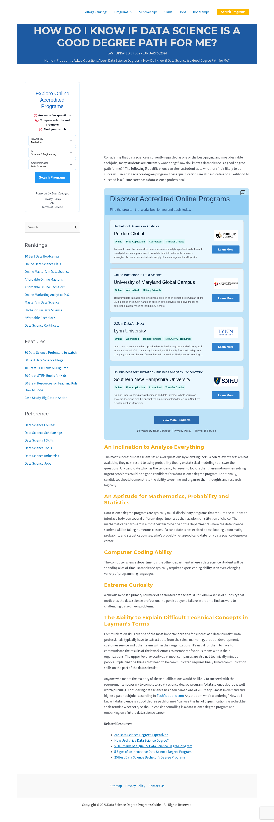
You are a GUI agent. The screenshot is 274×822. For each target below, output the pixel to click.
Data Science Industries (42, 456)
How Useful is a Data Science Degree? (141, 740)
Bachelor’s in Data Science (43, 310)
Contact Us (156, 786)
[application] (130, 12)
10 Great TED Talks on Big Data (46, 368)
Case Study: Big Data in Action (46, 398)
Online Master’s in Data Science (47, 271)
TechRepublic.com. (170, 695)
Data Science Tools (38, 448)
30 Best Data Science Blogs (44, 360)
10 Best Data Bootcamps (42, 256)
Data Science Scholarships (44, 432)
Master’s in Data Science (42, 302)
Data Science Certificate (42, 325)
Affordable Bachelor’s (40, 318)
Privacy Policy (135, 786)
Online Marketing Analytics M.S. (47, 294)
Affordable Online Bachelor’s (45, 287)
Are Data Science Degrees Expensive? (141, 735)
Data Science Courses (40, 425)
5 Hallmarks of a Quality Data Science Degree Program (153, 746)
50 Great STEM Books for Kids (46, 375)
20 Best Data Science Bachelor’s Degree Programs (150, 757)
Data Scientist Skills (39, 440)
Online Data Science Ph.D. (43, 264)
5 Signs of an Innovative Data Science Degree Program (153, 751)
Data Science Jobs (38, 463)
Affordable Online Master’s (44, 279)
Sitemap (116, 786)
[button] (233, 12)
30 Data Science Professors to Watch (51, 352)
